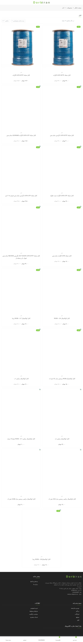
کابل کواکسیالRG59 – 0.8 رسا (41, 559)
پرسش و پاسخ (34, 581)
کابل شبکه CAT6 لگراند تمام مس (61, 256)
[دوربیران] (41, 2)
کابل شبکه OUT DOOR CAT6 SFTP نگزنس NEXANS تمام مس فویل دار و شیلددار (21, 257)
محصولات (69, 8)
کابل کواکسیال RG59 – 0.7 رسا (21, 318)
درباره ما (35, 584)
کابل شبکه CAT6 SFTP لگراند (62, 75)
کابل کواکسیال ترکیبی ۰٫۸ (61, 439)
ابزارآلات (77, 614)
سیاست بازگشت (33, 614)
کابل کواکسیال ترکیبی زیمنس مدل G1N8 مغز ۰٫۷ (21, 499)
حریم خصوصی (34, 608)
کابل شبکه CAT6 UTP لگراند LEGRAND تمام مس (21, 135)
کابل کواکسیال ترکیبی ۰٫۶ (21, 378)
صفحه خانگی (77, 8)
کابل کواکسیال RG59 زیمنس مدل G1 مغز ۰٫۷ (62, 378)
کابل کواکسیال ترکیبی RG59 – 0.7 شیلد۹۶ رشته (21, 439)
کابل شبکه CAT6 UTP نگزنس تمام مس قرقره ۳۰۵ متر (21, 195)
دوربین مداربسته (75, 608)
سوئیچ (77, 617)
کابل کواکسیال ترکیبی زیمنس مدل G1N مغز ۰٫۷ (62, 499)
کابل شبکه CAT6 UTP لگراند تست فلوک (62, 195)
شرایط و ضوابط (34, 611)
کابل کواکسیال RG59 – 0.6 (62, 318)
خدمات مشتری (34, 617)
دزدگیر (77, 611)
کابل (62, 72)
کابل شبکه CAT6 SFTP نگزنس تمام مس (62, 135)
